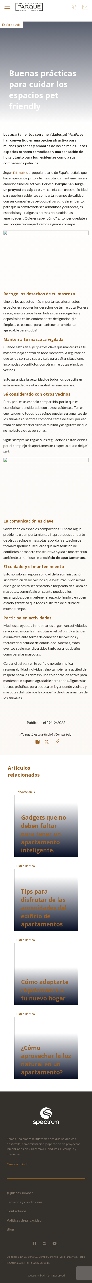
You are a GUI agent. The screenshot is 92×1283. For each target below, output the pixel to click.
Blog (10, 1229)
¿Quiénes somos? (20, 1193)
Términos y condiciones (24, 1202)
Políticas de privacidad (24, 1220)
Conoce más (16, 1164)
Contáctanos (16, 1211)
